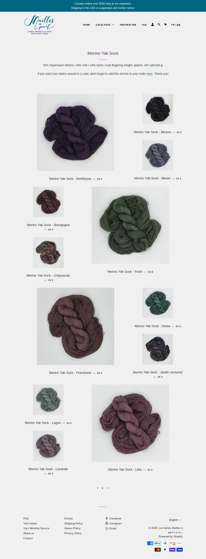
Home (86, 25)
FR (173, 25)
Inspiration (128, 25)
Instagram (115, 523)
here (150, 73)
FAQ (144, 25)
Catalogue (103, 25)
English (173, 519)
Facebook (115, 518)
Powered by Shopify (171, 536)
